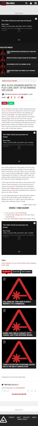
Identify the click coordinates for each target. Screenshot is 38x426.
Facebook (11, 97)
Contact (12, 417)
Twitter (8, 97)
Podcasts (26, 417)
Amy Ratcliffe (16, 94)
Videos (34, 417)
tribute (17, 219)
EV (12, 263)
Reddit (18, 97)
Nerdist (8, 3)
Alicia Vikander (6, 109)
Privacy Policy (22, 419)
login (31, 3)
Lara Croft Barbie (20, 213)
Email (22, 97)
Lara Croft (5, 128)
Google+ (15, 97)
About (19, 417)
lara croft (17, 263)
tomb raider (5, 265)
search (26, 3)
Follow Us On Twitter (19, 394)
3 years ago (5, 391)
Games (11, 103)
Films (4, 103)
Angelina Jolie (14, 188)
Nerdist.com (3, 419)
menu (35, 3)
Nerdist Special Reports (28, 263)
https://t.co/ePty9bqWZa (17, 388)
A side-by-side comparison (14, 215)
